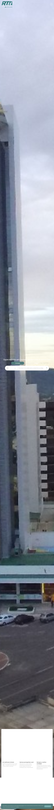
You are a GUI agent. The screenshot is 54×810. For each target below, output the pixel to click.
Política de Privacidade (20, 805)
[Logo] (25, 4)
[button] (10, 368)
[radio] (17, 363)
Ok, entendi (47, 806)
